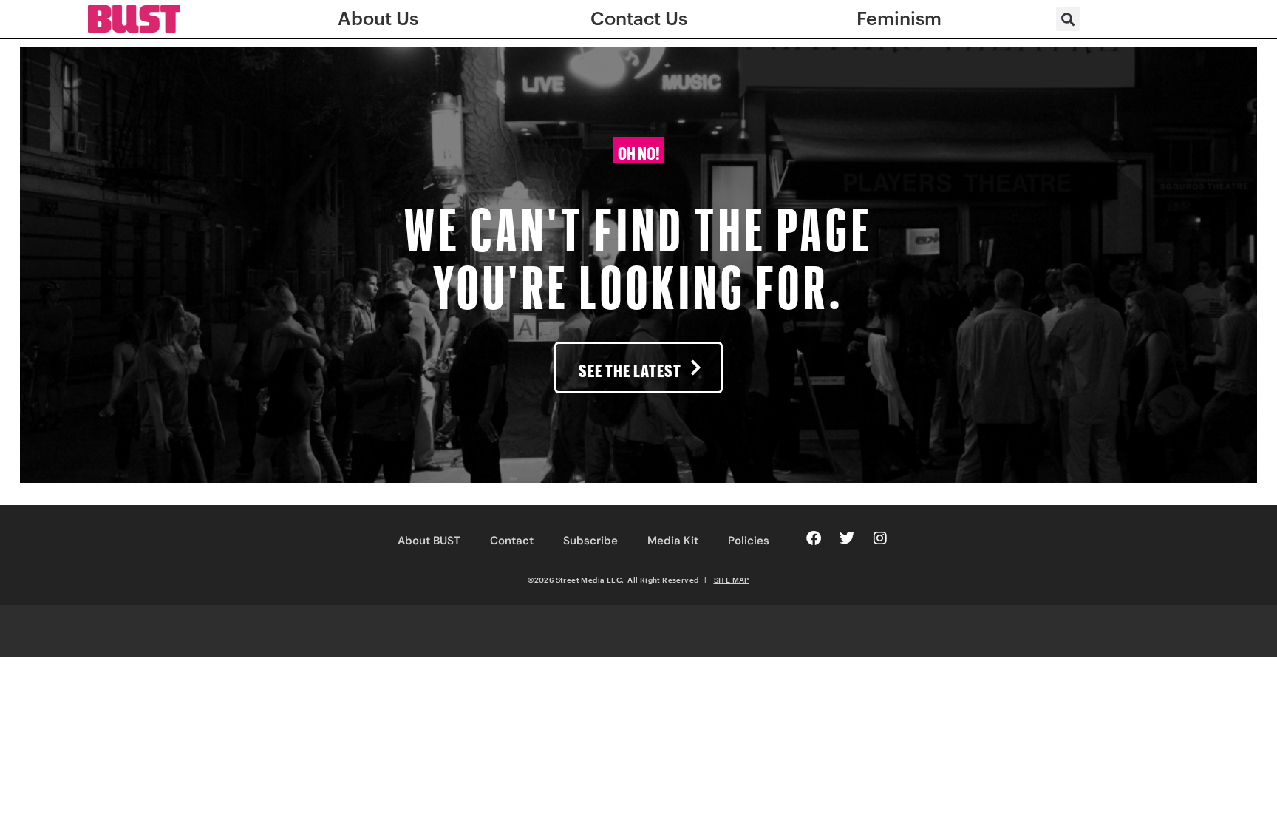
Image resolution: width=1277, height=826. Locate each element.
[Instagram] (880, 538)
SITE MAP (731, 579)
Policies (748, 540)
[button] (1068, 19)
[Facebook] (813, 538)
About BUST (429, 540)
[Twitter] (847, 538)
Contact (512, 540)
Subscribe (590, 540)
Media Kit (672, 540)
